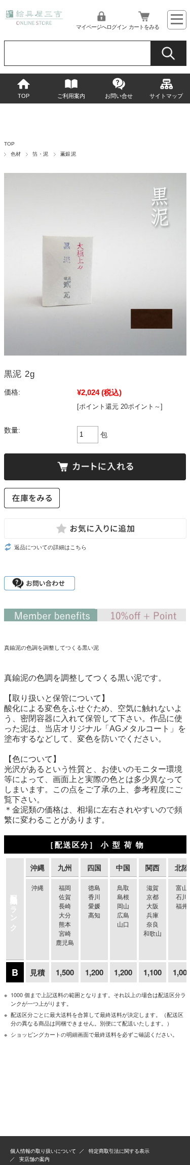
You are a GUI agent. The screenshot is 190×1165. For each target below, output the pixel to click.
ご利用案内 (71, 96)
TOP (23, 96)
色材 (16, 154)
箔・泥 (40, 154)
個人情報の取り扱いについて (43, 1151)
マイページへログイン (101, 27)
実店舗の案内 (34, 1159)
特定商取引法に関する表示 (119, 1151)
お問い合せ (119, 96)
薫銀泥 (68, 154)
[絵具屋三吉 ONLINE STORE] (34, 22)
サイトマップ (166, 96)
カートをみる (144, 27)
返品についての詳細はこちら (50, 547)
